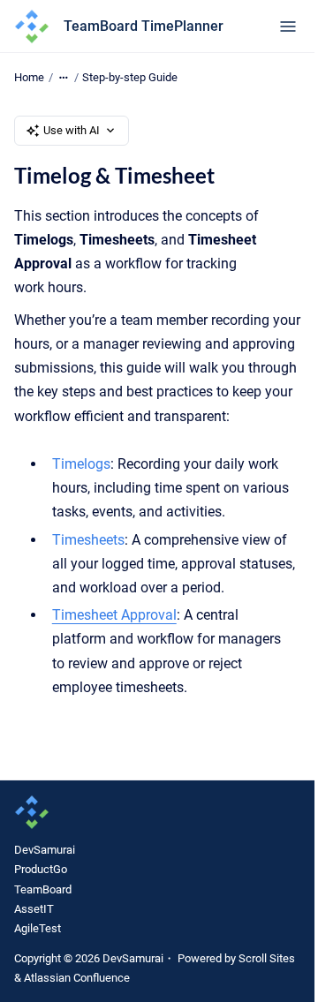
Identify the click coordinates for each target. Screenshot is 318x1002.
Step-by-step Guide (130, 77)
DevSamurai (44, 849)
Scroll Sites (266, 958)
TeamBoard (43, 889)
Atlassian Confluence (77, 977)
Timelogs (81, 464)
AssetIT (34, 908)
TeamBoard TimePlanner (143, 26)
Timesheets (88, 539)
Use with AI (71, 130)
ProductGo (40, 869)
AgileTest (37, 928)
